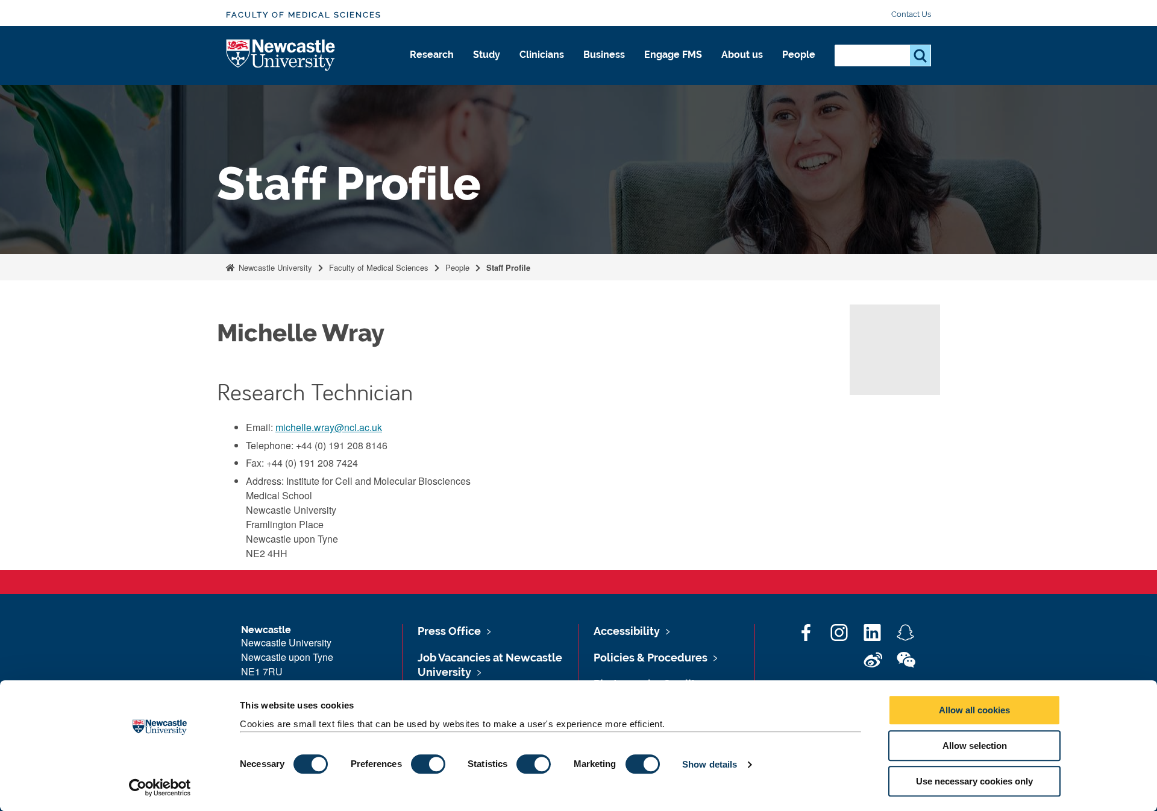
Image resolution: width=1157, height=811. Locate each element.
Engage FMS (673, 54)
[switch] (428, 764)
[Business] (604, 67)
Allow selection (974, 745)
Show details (709, 764)
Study (486, 54)
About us (742, 54)
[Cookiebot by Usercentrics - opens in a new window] (160, 787)
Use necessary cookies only (974, 781)
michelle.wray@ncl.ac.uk (328, 427)
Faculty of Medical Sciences (303, 14)
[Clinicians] (541, 67)
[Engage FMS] (673, 67)
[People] (798, 67)
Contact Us (911, 14)
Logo (281, 55)
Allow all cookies (974, 710)
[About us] (742, 67)
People (798, 54)
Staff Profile (508, 267)
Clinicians (541, 54)
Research (432, 54)
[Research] (432, 67)
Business (604, 54)
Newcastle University (274, 267)
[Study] (486, 67)
